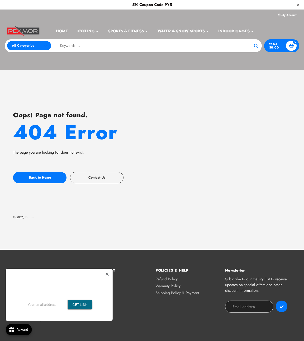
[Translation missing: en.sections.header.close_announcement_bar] (298, 4)
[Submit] (281, 306)
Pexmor (30, 217)
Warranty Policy (168, 286)
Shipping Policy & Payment (177, 293)
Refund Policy (167, 279)
